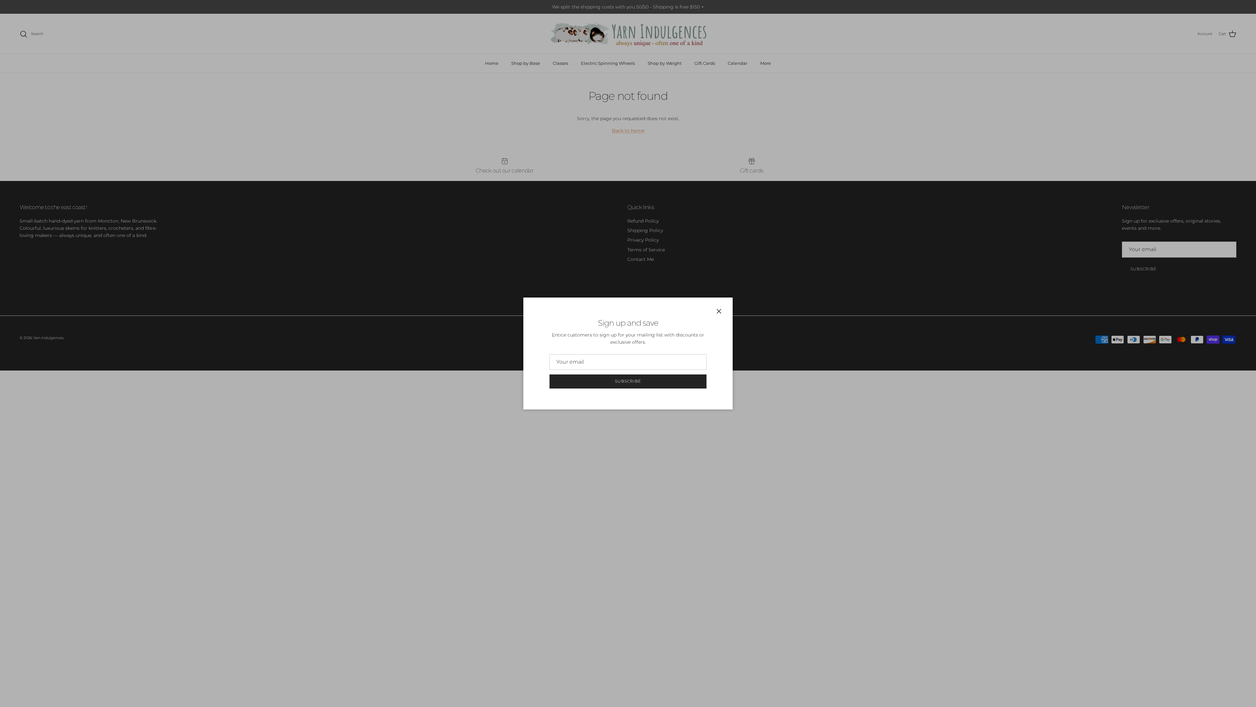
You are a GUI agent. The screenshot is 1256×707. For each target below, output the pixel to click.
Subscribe (628, 381)
